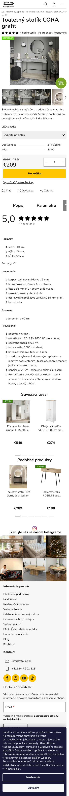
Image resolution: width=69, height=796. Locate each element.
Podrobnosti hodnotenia (52, 33)
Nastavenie (33, 777)
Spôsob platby (12, 624)
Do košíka (34, 173)
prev (3, 412)
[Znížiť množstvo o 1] (46, 162)
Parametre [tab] (46, 205)
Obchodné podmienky (16, 594)
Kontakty (8, 644)
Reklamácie (10, 599)
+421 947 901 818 (24, 668)
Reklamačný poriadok (16, 604)
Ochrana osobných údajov (18, 619)
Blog (6, 639)
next (65, 412)
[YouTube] (24, 678)
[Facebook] (7, 678)
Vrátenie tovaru (12, 609)
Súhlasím (33, 788)
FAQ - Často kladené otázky (20, 629)
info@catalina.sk (21, 661)
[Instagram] (15, 678)
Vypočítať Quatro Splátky (18, 182)
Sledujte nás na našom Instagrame (35, 532)
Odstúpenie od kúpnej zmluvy (21, 614)
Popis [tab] (18, 205)
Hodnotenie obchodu (15, 634)
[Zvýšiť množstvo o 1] (62, 162)
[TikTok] (32, 678)
